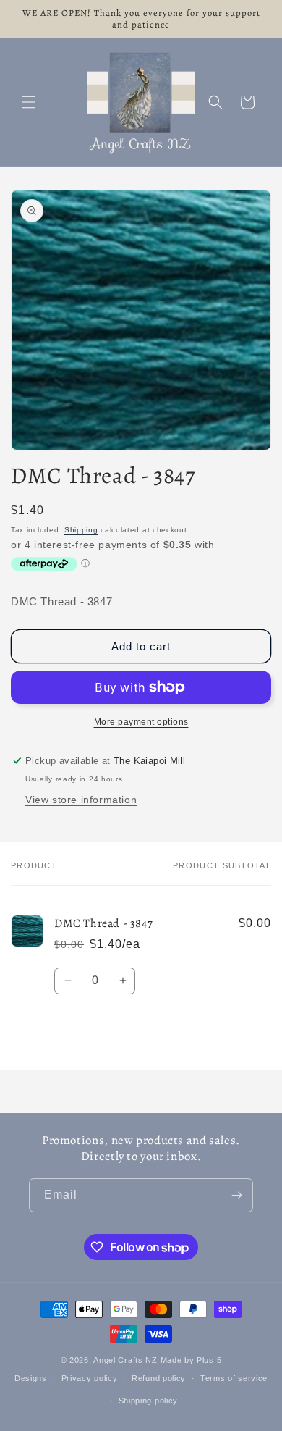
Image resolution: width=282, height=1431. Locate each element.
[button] (29, 102)
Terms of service (234, 1378)
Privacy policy (89, 1378)
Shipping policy (149, 1400)
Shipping (81, 530)
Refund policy (159, 1378)
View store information (81, 799)
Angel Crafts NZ (125, 1360)
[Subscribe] (236, 1195)
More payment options (141, 722)
